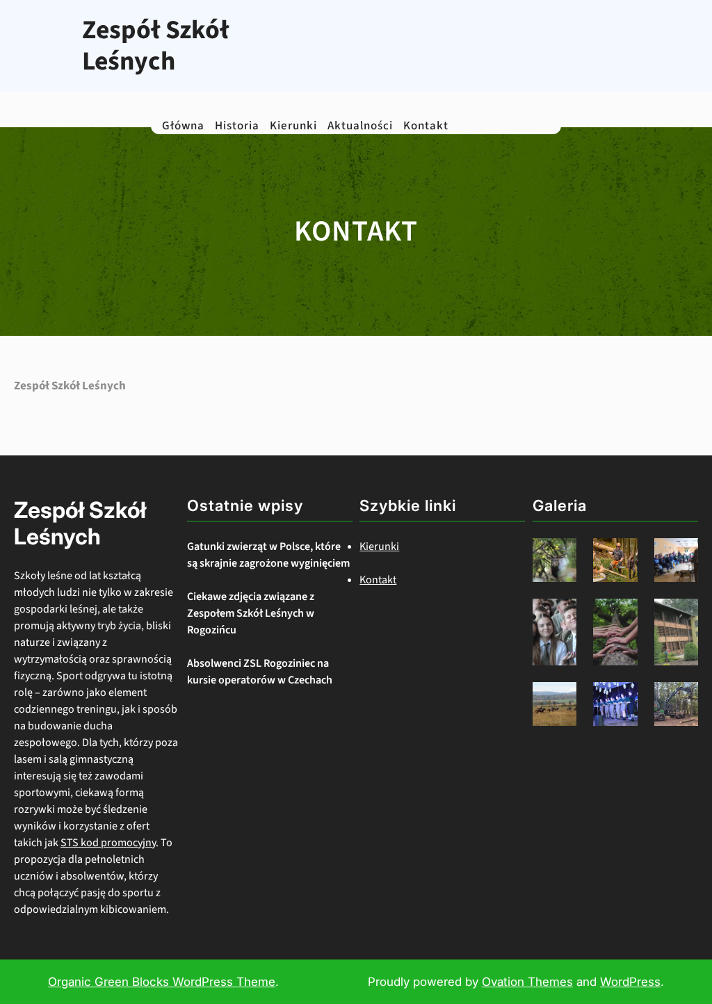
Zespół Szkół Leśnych (155, 46)
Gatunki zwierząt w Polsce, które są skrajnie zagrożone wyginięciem (268, 555)
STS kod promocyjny (108, 842)
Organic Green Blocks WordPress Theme (161, 982)
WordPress (630, 982)
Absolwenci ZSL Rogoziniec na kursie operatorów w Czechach (259, 672)
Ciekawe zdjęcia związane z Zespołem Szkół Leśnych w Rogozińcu (250, 613)
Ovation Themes (527, 982)
